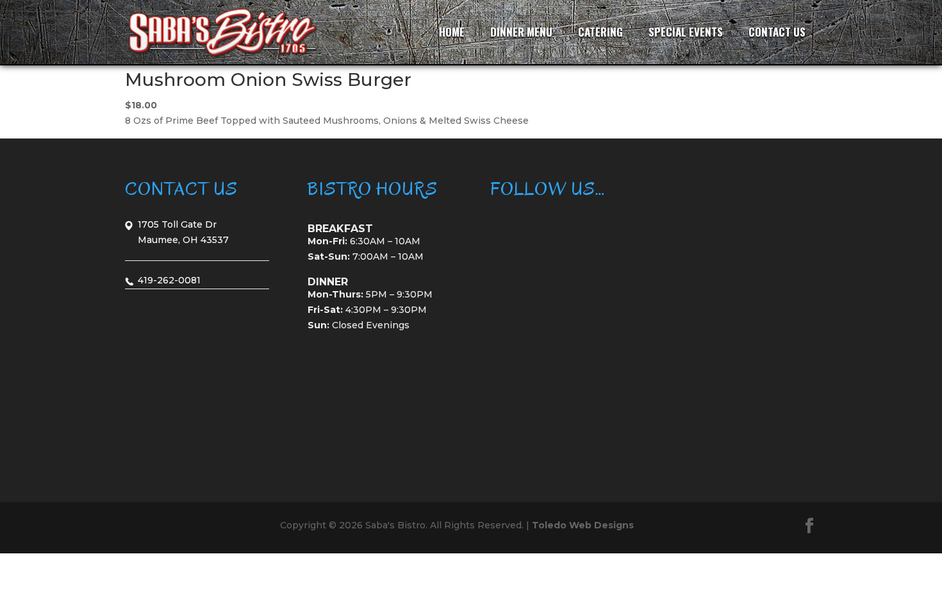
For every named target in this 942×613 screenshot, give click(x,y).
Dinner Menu (521, 32)
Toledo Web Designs (583, 525)
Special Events (686, 32)
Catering (600, 32)
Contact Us (777, 32)
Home (452, 32)
